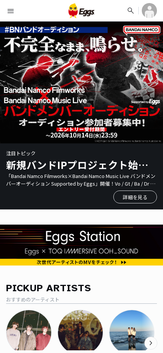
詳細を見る (135, 197)
